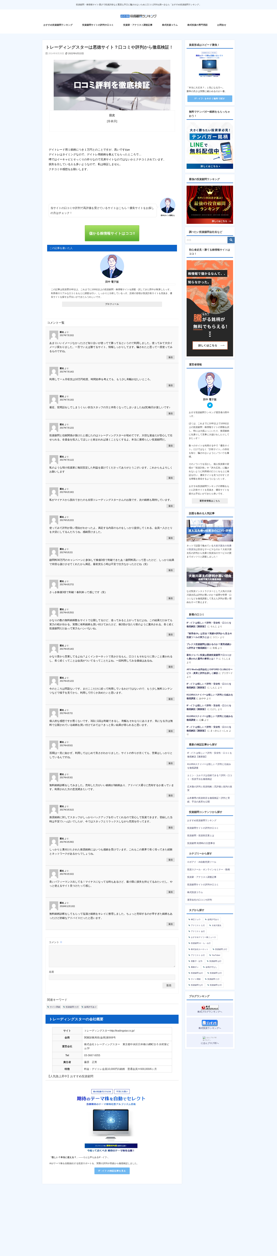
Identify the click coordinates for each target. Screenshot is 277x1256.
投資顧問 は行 (215, 961)
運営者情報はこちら (210, 501)
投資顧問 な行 (197, 985)
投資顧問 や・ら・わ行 (201, 943)
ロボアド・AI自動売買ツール (201, 862)
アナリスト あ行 (198, 931)
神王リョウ (196, 919)
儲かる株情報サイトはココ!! (112, 233)
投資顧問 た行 (72, 1007)
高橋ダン (195, 967)
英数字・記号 (196, 961)
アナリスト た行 (198, 925)
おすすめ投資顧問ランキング (58, 25)
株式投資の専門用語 (197, 25)
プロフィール (112, 304)
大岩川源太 (216, 925)
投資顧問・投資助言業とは (200, 835)
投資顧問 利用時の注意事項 (201, 843)
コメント (55, 942)
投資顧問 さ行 (221, 949)
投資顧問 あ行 (197, 973)
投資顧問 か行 (216, 985)
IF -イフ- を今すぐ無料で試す (209, 98)
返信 (170, 357)
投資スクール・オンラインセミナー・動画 (208, 869)
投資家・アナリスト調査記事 (137, 25)
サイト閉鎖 (55, 1007)
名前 (51, 971)
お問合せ (221, 25)
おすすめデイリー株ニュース (203, 937)
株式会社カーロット (199, 949)
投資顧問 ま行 (216, 973)
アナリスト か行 (198, 955)
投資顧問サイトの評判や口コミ (98, 25)
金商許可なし (211, 967)
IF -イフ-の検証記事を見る (112, 1171)
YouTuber (216, 955)
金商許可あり (90, 1007)
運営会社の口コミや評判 (199, 900)
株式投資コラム (170, 25)
